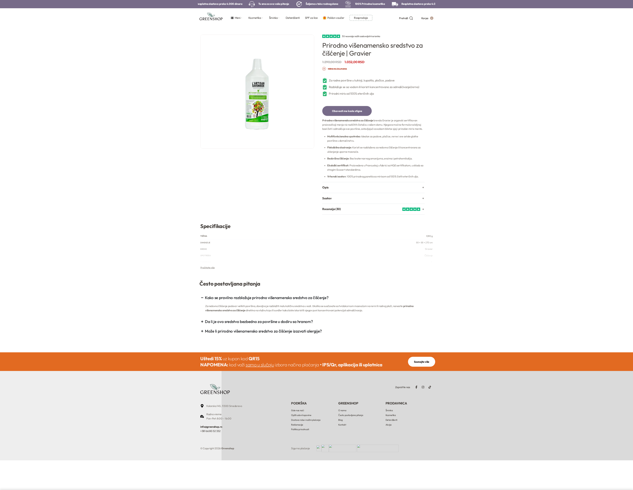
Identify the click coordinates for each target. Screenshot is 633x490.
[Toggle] (207, 267)
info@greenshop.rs (211, 426)
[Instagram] (423, 387)
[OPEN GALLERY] (257, 91)
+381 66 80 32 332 (210, 431)
